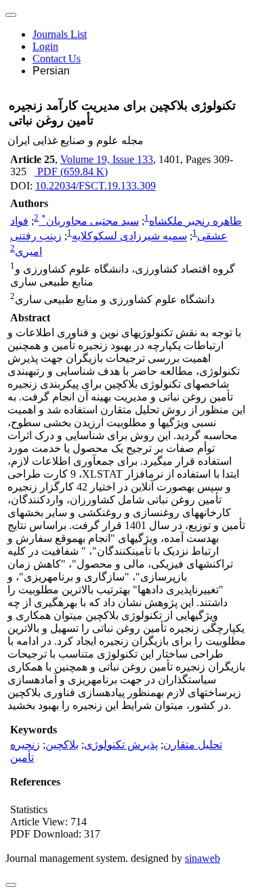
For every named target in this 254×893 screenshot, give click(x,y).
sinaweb (202, 858)
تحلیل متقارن (192, 744)
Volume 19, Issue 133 (106, 159)
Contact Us (57, 58)
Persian (51, 70)
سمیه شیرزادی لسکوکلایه (129, 236)
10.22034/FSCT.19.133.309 (95, 185)
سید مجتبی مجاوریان (90, 221)
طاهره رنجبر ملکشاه (195, 221)
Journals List (60, 34)
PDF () (71, 171)
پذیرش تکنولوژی (121, 744)
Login (45, 46)
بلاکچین (62, 744)
